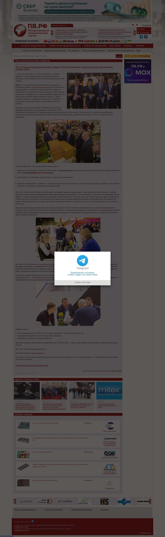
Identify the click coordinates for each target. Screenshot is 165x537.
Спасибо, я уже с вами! (82, 282)
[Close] (111, 252)
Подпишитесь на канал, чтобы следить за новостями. (82, 273)
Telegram (82, 268)
